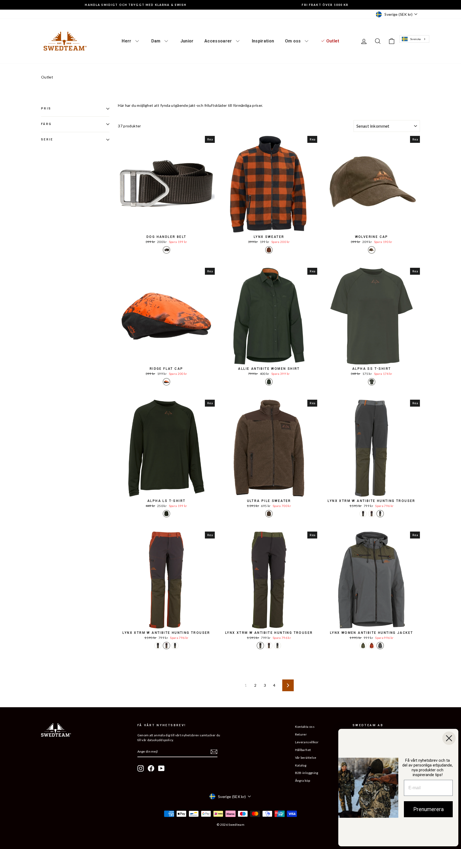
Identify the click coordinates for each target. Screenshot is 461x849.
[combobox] (414, 39)
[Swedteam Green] (371, 382)
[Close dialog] (449, 738)
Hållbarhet (303, 750)
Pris (46, 108)
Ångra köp (302, 781)
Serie (47, 139)
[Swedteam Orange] (269, 250)
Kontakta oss (305, 727)
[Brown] (166, 250)
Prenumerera (428, 809)
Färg (46, 124)
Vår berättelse (305, 758)
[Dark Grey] (380, 513)
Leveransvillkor (307, 742)
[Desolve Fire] (166, 382)
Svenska (415, 39)
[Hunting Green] (269, 382)
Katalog (300, 765)
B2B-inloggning (306, 773)
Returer (301, 734)
